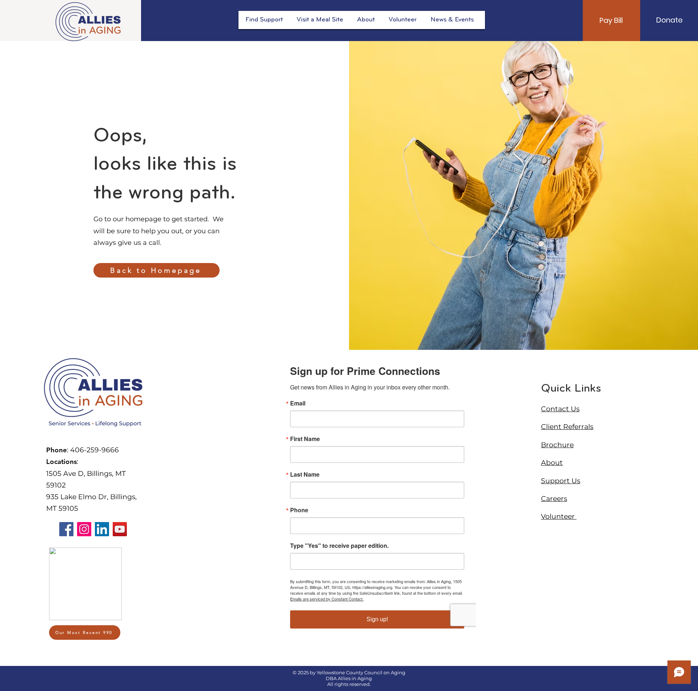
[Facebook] (66, 529)
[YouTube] (120, 529)
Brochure (557, 445)
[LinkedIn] (102, 529)
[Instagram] (84, 529)
